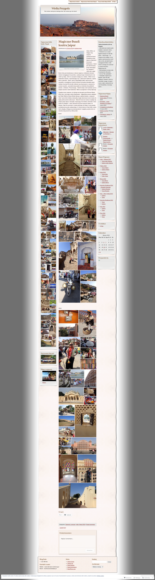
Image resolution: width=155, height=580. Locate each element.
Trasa (103, 197)
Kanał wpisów (70, 565)
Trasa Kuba (105, 174)
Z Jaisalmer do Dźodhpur (106, 107)
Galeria (103, 195)
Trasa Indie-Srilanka (107, 161)
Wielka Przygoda (61, 8)
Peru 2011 (102, 213)
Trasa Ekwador (105, 191)
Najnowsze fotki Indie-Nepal (89, 1)
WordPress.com (71, 569)
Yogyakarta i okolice (105, 114)
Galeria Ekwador (106, 189)
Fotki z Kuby (105, 176)
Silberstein (105, 132)
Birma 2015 (103, 179)
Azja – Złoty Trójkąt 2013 (106, 193)
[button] (66, 121)
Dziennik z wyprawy (70, 524)
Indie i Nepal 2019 (80, 524)
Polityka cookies (100, 575)
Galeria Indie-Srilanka (107, 163)
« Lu (99, 252)
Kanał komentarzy (72, 567)
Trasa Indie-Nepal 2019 (104, 1)
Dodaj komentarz (90, 524)
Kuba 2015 (103, 172)
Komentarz (90, 550)
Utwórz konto (70, 561)
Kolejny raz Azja (104, 110)
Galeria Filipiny (105, 169)
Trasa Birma (105, 180)
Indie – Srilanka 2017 (105, 159)
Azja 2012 (102, 206)
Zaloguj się (70, 563)
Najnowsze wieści (75, 1)
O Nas (114, 1)
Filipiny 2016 (103, 166)
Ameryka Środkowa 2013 (106, 200)
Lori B (104, 127)
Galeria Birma (105, 182)
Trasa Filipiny (105, 167)
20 (104, 247)
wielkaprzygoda (78, 48)
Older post (62, 528)
